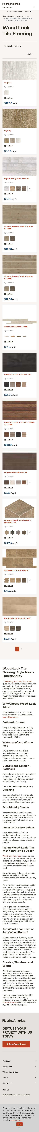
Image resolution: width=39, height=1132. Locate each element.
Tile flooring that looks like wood (17, 681)
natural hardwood (10, 717)
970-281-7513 (7, 7)
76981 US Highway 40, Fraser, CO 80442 (16, 1094)
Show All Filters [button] (12, 46)
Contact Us (7, 1083)
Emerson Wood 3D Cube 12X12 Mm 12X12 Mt (17, 521)
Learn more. (16, 1120)
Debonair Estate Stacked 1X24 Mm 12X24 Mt (19, 423)
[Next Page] (26, 649)
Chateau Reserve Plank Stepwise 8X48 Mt (18, 277)
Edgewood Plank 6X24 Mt (15, 472)
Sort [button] (29, 54)
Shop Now (8, 98)
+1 (30, 188)
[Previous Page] (13, 649)
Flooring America (8, 16)
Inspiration (7, 1066)
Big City (7, 131)
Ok (19, 1124)
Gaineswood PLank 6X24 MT (16, 570)
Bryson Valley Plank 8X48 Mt (16, 178)
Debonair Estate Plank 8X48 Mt (17, 374)
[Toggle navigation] (34, 7)
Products (6, 1061)
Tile (27, 16)
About (5, 1078)
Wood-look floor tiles (11, 856)
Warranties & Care (10, 1072)
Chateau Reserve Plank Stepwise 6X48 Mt (18, 227)
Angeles (7, 83)
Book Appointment (17, 1044)
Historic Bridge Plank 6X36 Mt (17, 618)
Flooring (20, 16)
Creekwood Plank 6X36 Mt (16, 327)
